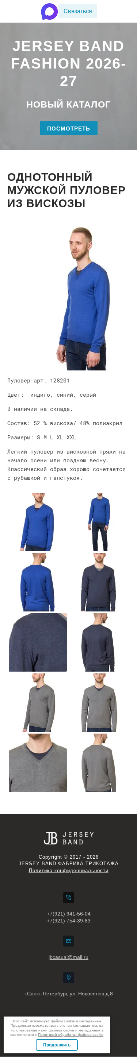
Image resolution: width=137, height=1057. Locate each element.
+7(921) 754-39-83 (69, 921)
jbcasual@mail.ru (68, 957)
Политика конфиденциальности (69, 870)
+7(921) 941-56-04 (69, 914)
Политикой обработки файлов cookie (70, 1035)
